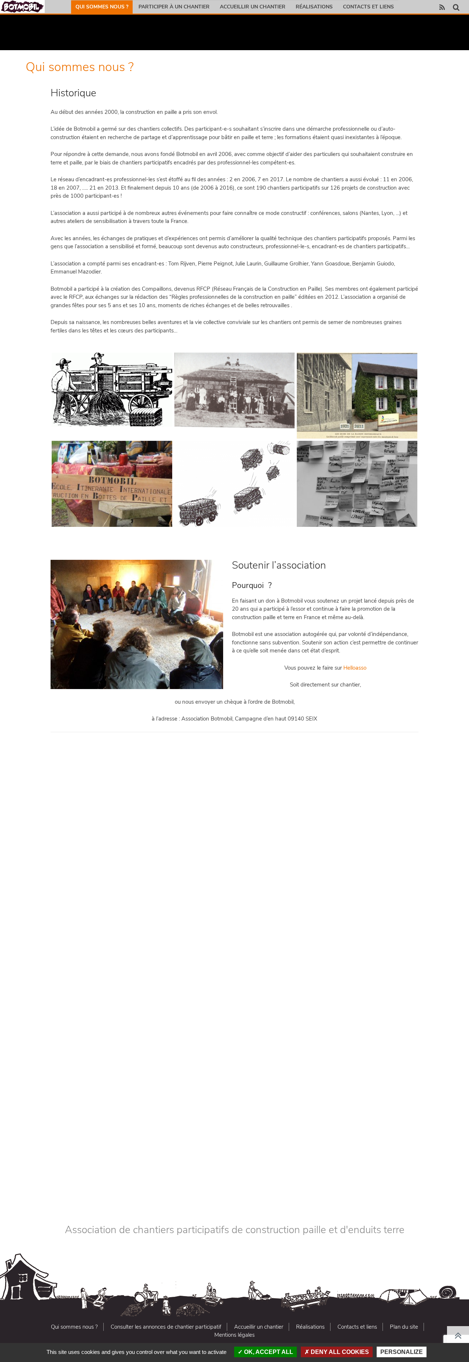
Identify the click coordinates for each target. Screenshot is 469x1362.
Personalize (401, 1352)
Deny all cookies (339, 1352)
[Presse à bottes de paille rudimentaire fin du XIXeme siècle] (112, 389)
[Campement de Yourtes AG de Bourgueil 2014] (295, 1055)
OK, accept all (268, 1352)
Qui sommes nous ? (101, 6)
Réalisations (314, 6)
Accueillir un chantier (252, 6)
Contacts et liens (368, 6)
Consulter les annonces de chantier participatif (166, 1327)
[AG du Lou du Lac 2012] (326, 841)
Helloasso (354, 667)
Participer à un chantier (174, 6)
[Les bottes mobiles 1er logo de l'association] (234, 484)
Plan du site (404, 1327)
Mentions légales (234, 1335)
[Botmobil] (22, 6)
